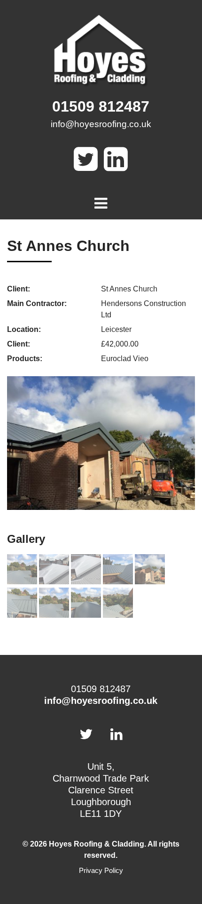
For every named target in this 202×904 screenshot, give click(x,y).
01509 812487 (100, 106)
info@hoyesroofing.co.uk (101, 124)
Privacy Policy (101, 870)
